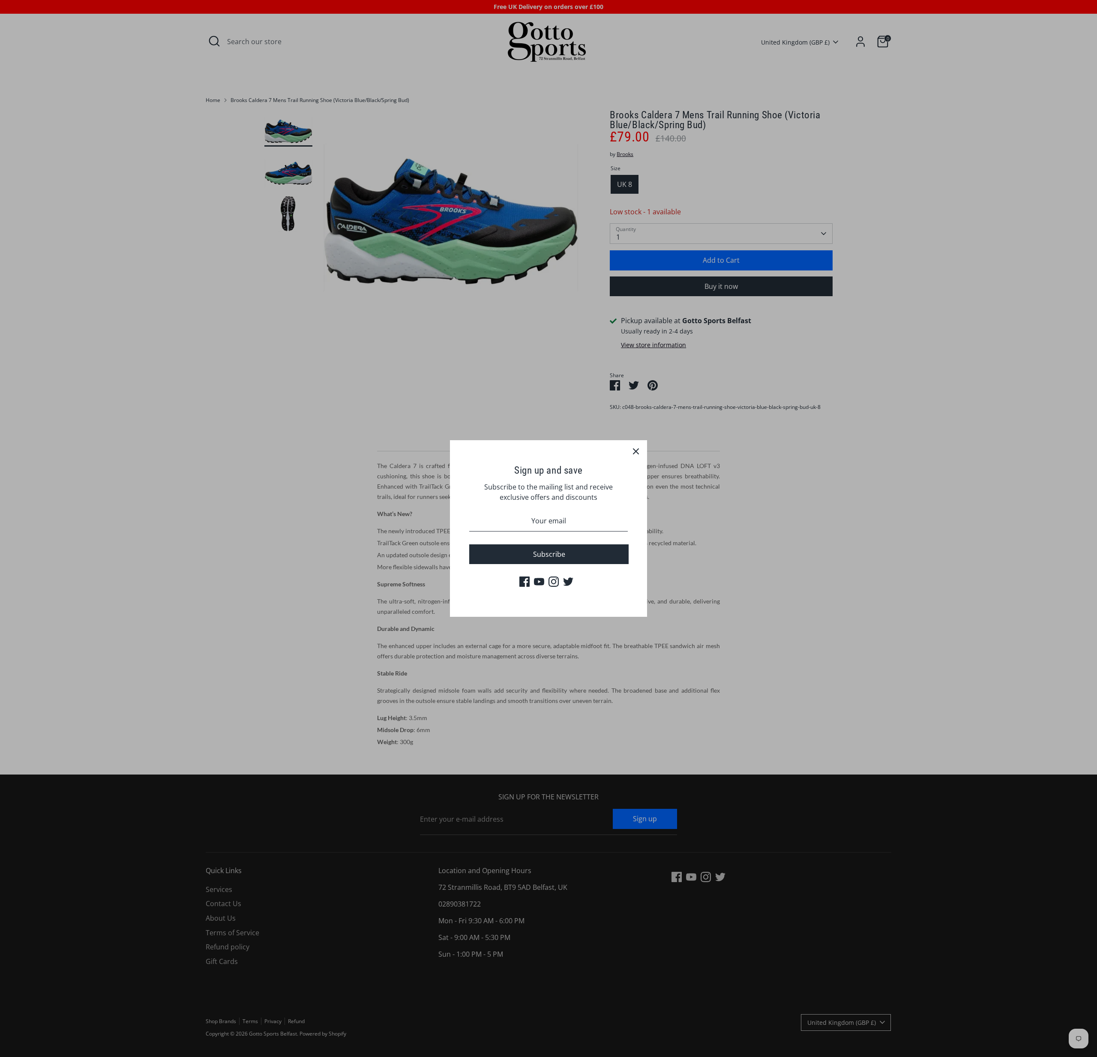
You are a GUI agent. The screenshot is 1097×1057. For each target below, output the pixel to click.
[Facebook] (524, 582)
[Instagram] (553, 582)
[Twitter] (568, 582)
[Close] (635, 451)
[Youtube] (539, 582)
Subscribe (549, 554)
